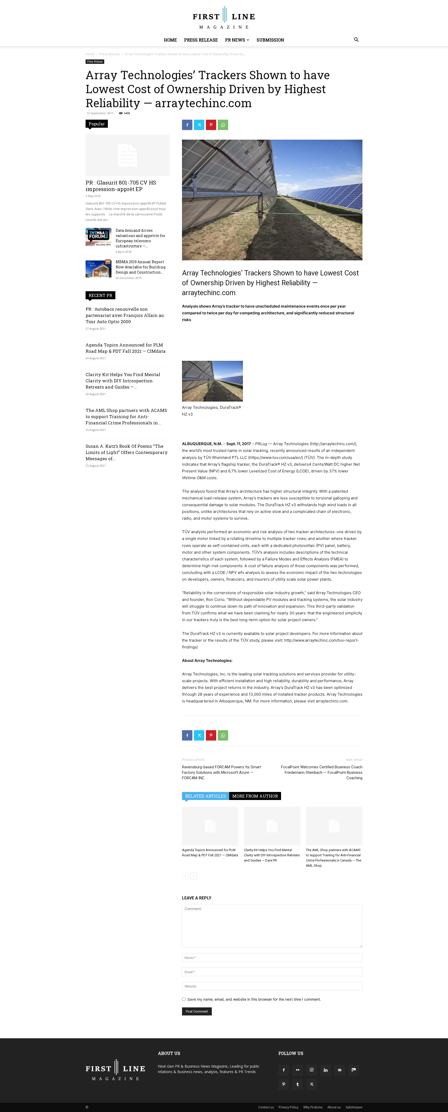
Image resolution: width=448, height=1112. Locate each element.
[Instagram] (311, 1070)
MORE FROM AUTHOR (255, 796)
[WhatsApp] (223, 125)
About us (334, 1107)
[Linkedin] (325, 1070)
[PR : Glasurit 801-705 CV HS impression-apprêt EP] (128, 155)
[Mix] (353, 1070)
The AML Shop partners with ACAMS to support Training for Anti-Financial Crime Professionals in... (126, 416)
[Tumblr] (297, 1084)
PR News (235, 40)
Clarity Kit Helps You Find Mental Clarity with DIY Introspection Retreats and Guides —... (123, 380)
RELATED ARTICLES (205, 796)
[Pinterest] (211, 125)
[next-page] (193, 876)
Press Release (201, 40)
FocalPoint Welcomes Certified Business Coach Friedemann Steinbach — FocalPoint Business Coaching (321, 772)
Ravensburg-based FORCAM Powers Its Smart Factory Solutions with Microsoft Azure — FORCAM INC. (221, 772)
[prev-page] (185, 876)
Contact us (266, 1107)
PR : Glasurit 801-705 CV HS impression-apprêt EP (121, 186)
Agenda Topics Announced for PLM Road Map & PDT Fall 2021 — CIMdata (126, 348)
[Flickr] (297, 1070)
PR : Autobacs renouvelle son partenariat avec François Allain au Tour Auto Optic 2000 (125, 315)
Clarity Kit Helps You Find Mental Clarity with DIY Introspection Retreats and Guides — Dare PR (272, 855)
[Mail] (339, 1070)
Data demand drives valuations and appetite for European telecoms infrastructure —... (140, 238)
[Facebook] (187, 125)
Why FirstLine (313, 1107)
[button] (356, 40)
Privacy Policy (288, 1107)
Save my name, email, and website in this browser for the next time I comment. (254, 999)
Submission (270, 40)
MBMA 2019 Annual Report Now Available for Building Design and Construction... (140, 267)
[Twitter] (199, 125)
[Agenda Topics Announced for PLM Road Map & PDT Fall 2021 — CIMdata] (210, 826)
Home (170, 40)
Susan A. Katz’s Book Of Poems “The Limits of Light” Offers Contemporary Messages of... (127, 452)
